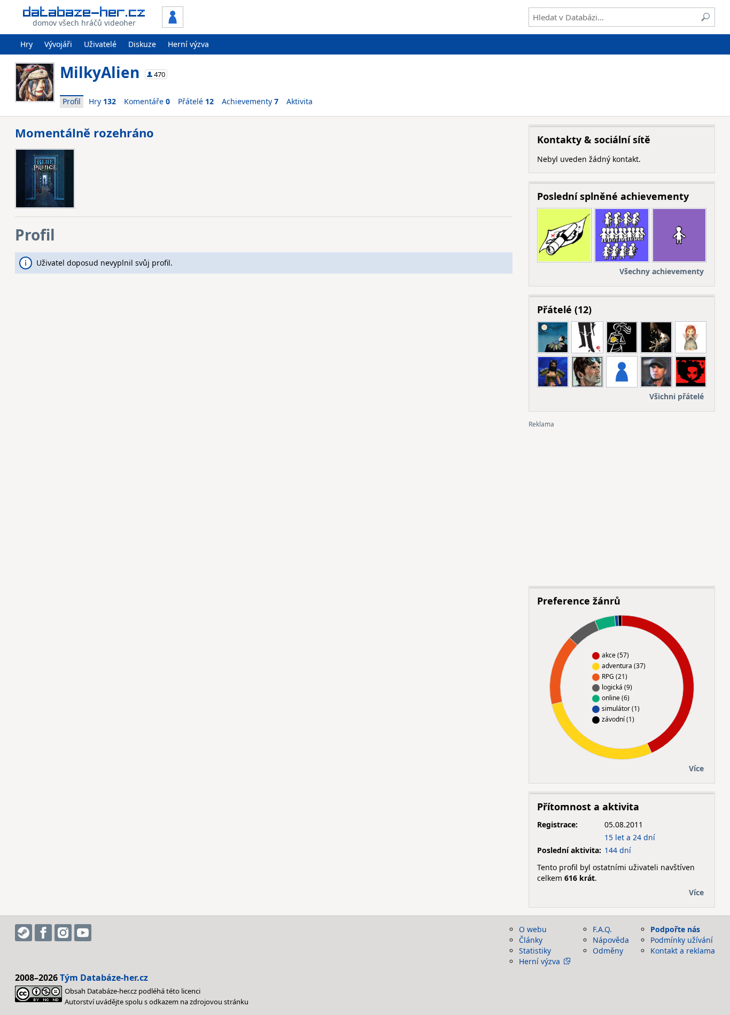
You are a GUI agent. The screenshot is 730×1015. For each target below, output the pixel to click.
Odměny (608, 951)
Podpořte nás (675, 929)
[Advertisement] (622, 503)
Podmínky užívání (681, 940)
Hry (26, 44)
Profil (72, 101)
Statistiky (535, 951)
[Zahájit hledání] (705, 17)
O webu (533, 929)
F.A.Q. (602, 929)
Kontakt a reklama (682, 951)
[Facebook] (43, 932)
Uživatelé (100, 44)
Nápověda (611, 940)
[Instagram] (63, 932)
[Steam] (23, 932)
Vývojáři (58, 44)
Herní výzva (188, 44)
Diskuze (142, 44)
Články (530, 940)
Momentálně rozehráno (84, 133)
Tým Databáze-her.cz (104, 977)
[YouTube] (82, 932)
